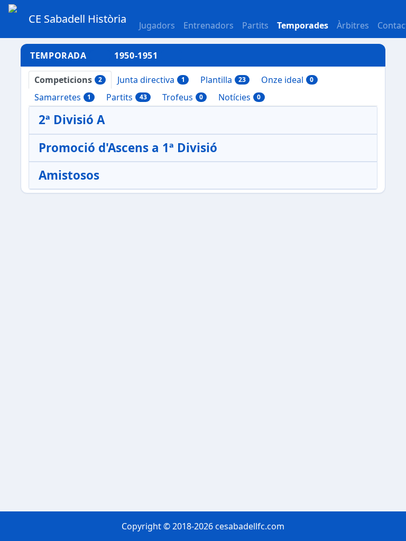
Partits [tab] (126, 97)
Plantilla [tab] (223, 80)
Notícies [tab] (239, 97)
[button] (255, 19)
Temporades (302, 25)
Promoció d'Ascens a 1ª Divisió (128, 147)
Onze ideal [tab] (287, 80)
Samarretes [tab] (62, 97)
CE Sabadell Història (77, 19)
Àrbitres (353, 25)
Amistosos (69, 175)
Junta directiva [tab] (150, 80)
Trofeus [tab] (182, 97)
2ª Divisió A (72, 119)
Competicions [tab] (68, 80)
